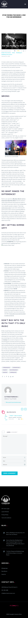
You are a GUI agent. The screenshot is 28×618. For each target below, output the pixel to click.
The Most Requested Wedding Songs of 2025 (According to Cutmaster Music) (15, 553)
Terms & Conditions (6, 517)
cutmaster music (16, 367)
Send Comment (9, 473)
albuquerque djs (6, 367)
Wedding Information (7, 54)
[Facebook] (2, 376)
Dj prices (5, 370)
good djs (5, 372)
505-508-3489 (5, 590)
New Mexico (4, 571)
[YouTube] (14, 605)
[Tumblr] (8, 376)
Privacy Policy (5, 514)
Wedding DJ (19, 52)
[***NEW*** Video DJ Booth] (7, 417)
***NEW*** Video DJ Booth (15, 415)
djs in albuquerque (13, 370)
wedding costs (13, 372)
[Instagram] (12, 605)
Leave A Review (5, 511)
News (13, 52)
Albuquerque (5, 568)
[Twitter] (4, 376)
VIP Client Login (5, 508)
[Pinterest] (6, 376)
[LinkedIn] (10, 376)
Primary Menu (25, 4)
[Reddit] (12, 376)
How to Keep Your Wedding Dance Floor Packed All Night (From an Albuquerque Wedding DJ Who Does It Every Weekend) (15, 542)
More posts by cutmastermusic (13, 402)
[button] (22, 409)
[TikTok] (15, 605)
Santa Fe (4, 574)
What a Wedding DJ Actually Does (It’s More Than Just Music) (15, 533)
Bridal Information (6, 52)
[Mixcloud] (17, 605)
